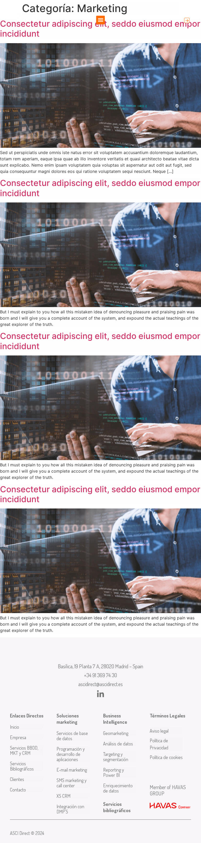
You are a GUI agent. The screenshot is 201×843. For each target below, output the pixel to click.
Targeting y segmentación (115, 756)
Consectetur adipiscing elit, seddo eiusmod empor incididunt (100, 29)
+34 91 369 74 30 (100, 675)
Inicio (14, 726)
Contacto (18, 789)
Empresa (18, 737)
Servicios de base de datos (72, 736)
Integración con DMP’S (70, 809)
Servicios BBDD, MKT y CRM (24, 750)
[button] (100, 20)
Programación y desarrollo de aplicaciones (71, 754)
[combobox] (165, 20)
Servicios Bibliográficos (22, 766)
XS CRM (63, 796)
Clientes (17, 779)
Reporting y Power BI (113, 772)
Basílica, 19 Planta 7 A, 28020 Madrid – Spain (100, 666)
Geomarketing (115, 733)
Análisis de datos (118, 743)
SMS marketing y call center (72, 783)
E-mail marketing (72, 769)
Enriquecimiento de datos (118, 788)
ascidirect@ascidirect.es (100, 684)
